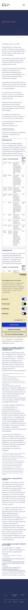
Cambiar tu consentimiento (8, 129)
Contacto (21, 601)
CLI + (10, 601)
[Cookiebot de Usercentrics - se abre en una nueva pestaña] (19, 275)
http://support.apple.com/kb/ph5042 (16, 570)
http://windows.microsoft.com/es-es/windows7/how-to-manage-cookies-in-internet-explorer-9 (13, 563)
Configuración (18, 320)
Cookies (22, 594)
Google (9, 162)
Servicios (15, 601)
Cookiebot (5, 136)
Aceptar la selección (14, 329)
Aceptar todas (14, 324)
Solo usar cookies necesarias (14, 334)
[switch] (24, 304)
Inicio (5, 601)
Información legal (14, 595)
